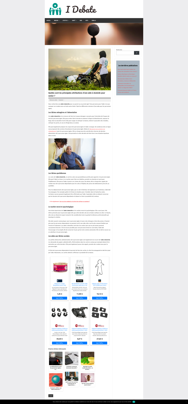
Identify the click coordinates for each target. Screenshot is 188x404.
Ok (133, 401)
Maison (56, 20)
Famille (94, 20)
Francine (61, 99)
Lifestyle (65, 20)
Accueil (49, 20)
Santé (73, 20)
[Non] (186, 402)
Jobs (81, 20)
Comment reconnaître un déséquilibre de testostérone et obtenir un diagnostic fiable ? (126, 85)
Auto (87, 20)
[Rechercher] (136, 53)
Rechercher (119, 49)
